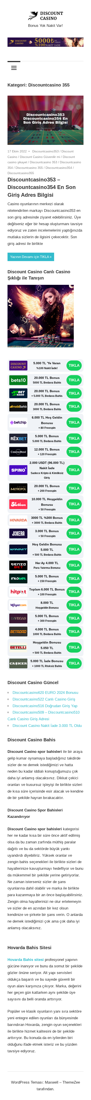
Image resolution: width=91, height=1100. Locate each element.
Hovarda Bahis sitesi (26, 960)
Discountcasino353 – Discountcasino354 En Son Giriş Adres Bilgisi (42, 187)
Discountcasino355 (21, 173)
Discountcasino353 (45, 151)
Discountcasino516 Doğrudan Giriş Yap (45, 706)
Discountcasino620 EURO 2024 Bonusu (45, 693)
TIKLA (74, 365)
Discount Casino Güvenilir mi (40, 157)
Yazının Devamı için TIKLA (29, 257)
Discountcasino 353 (43, 162)
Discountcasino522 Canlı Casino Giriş (44, 699)
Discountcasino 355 (29, 167)
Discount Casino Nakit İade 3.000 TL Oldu (47, 726)
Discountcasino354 (59, 167)
